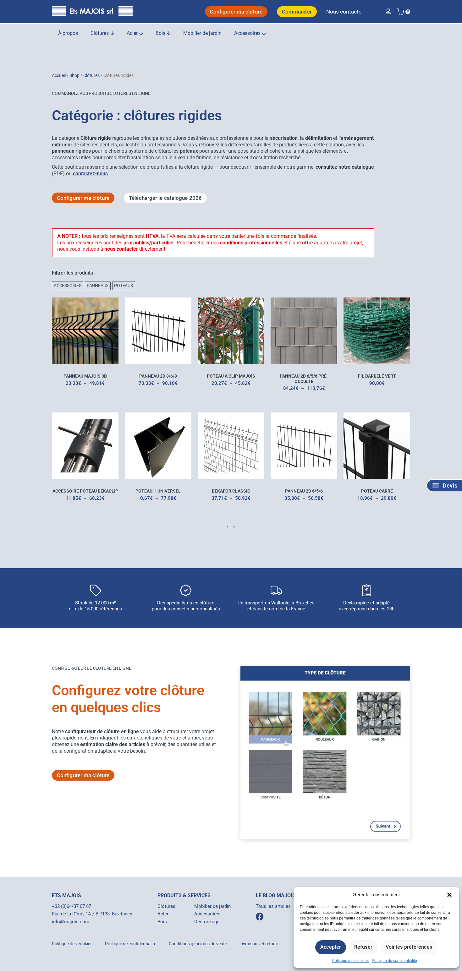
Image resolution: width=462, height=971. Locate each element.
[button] (449, 895)
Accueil (59, 75)
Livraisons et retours (259, 943)
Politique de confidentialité (394, 960)
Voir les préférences (409, 947)
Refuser (363, 947)
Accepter (330, 947)
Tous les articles (273, 906)
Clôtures (91, 75)
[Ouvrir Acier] (141, 33)
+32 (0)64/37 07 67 (71, 906)
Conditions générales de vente (198, 943)
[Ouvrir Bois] (169, 33)
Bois (162, 922)
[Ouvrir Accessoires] (264, 33)
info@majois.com (70, 922)
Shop (74, 75)
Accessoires (207, 914)
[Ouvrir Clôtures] (112, 33)
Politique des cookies (350, 960)
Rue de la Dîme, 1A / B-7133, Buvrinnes (92, 914)
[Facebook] (260, 916)
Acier (162, 914)
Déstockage (206, 922)
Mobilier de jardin (212, 906)
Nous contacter (344, 11)
